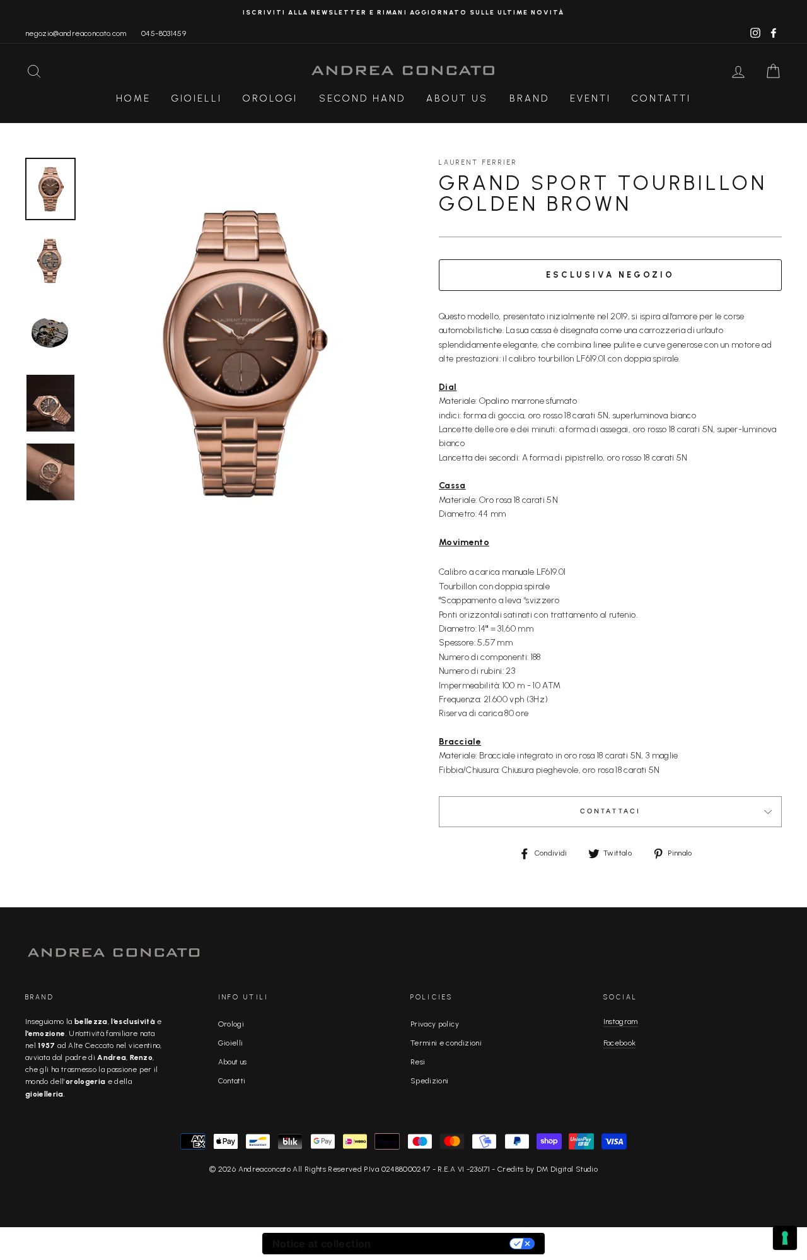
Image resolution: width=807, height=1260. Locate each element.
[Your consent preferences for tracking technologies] (785, 1238)
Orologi (270, 98)
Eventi (590, 98)
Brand (529, 98)
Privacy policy (434, 1024)
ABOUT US (457, 98)
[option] (403, 12)
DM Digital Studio (567, 1169)
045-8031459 (163, 33)
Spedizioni (429, 1080)
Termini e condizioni (446, 1043)
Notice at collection (321, 1243)
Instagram (620, 1021)
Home (133, 98)
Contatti (661, 98)
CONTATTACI (610, 811)
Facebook (619, 1043)
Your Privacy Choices (447, 1243)
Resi (417, 1061)
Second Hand (362, 98)
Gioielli (196, 98)
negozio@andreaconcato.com (76, 33)
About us (232, 1061)
